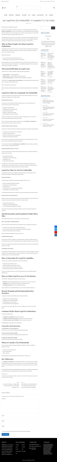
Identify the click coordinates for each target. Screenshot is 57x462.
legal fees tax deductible (9, 377)
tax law (7, 71)
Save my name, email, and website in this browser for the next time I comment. (16, 431)
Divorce (24, 15)
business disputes (11, 40)
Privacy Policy (52, 1)
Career (51, 15)
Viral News (28, 460)
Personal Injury (18, 451)
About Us (41, 1)
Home (5, 15)
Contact (45, 1)
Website (3, 426)
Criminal (17, 15)
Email (3, 420)
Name (3, 415)
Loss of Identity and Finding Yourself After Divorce (51, 73)
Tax (46, 15)
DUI (29, 15)
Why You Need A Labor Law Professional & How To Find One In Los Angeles (51, 55)
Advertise (48, 1)
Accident (17, 444)
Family (34, 15)
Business (11, 15)
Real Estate (40, 15)
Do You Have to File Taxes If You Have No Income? (51, 81)
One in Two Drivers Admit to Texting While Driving (51, 88)
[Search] (53, 28)
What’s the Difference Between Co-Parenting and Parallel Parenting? (51, 65)
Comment (4, 398)
